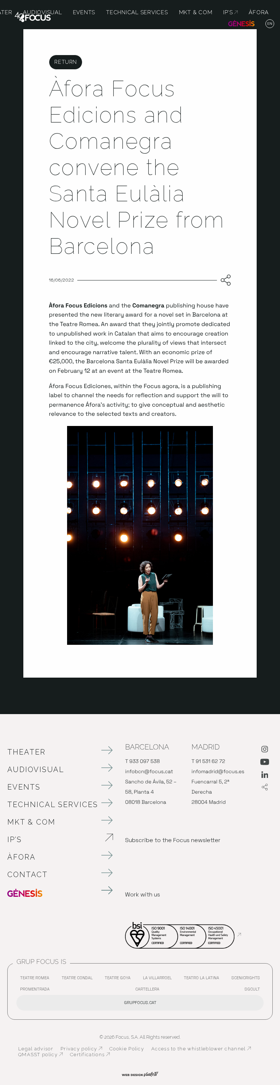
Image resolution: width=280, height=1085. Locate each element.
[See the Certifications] (183, 934)
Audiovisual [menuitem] (42, 12)
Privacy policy (81, 1049)
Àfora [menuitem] (259, 12)
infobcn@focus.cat (149, 771)
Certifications (90, 1055)
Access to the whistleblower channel (201, 1049)
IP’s (52, 839)
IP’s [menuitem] (230, 12)
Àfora (21, 857)
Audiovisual (35, 769)
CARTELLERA (149, 991)
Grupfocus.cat (140, 1002)
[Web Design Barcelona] (140, 1073)
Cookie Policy (126, 1048)
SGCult (252, 989)
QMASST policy (40, 1055)
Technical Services (52, 804)
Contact (27, 874)
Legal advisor (35, 1048)
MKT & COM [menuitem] (196, 12)
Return (65, 62)
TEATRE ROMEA (36, 979)
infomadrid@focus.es (217, 771)
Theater (26, 752)
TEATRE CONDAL (79, 979)
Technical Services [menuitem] (137, 12)
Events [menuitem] (84, 12)
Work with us (142, 894)
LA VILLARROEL (159, 979)
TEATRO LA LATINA (203, 979)
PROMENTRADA (36, 991)
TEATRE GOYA (119, 979)
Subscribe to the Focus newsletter (173, 840)
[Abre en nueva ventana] (264, 750)
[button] (270, 24)
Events (23, 787)
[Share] (224, 280)
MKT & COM (31, 822)
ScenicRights (248, 979)
